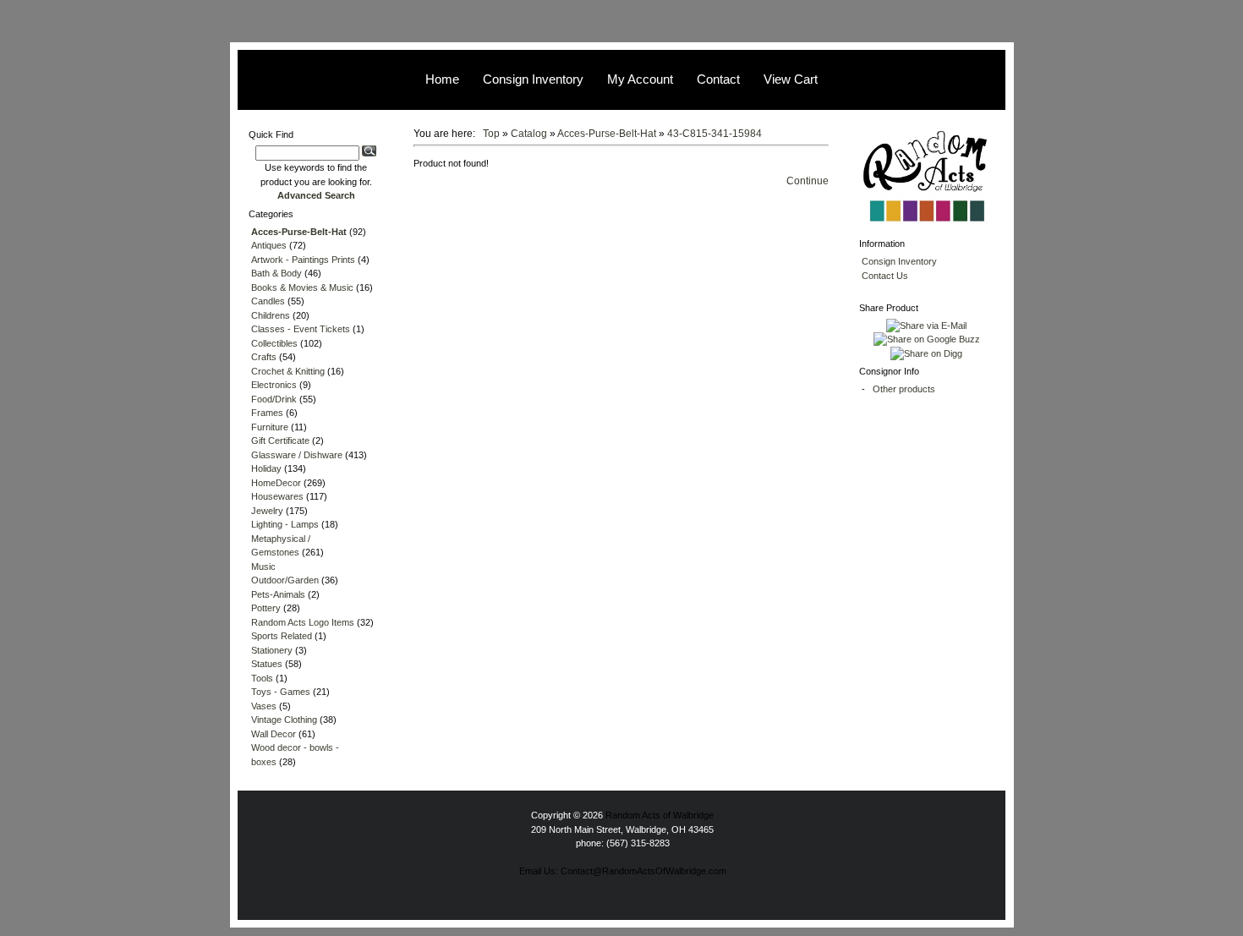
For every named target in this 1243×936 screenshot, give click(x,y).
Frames (267, 413)
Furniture (269, 427)
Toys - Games (280, 692)
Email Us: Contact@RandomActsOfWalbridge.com (622, 871)
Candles (268, 301)
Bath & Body (276, 273)
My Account (640, 79)
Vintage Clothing (284, 719)
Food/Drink (274, 399)
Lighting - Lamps (285, 524)
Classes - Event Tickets (300, 329)
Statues (266, 664)
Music (263, 566)
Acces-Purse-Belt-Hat (606, 134)
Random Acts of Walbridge (659, 815)
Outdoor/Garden (285, 580)
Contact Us (885, 276)
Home (442, 79)
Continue (807, 181)
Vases (264, 706)
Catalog (529, 134)
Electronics (274, 385)
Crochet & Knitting (288, 371)
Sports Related (281, 636)
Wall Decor (273, 734)
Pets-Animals (278, 594)
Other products (904, 389)
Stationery (272, 650)
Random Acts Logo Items (302, 622)
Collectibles (274, 343)
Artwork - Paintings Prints (303, 260)
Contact (718, 79)
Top (491, 134)
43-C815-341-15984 (714, 134)
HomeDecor (276, 483)
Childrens (270, 315)
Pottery (266, 608)
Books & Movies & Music (302, 287)
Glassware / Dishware (296, 455)
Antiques (269, 245)
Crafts (264, 357)
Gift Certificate (280, 440)
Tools (262, 678)
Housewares (277, 496)
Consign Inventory (533, 79)
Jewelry (267, 511)
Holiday (266, 468)
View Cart (791, 79)
